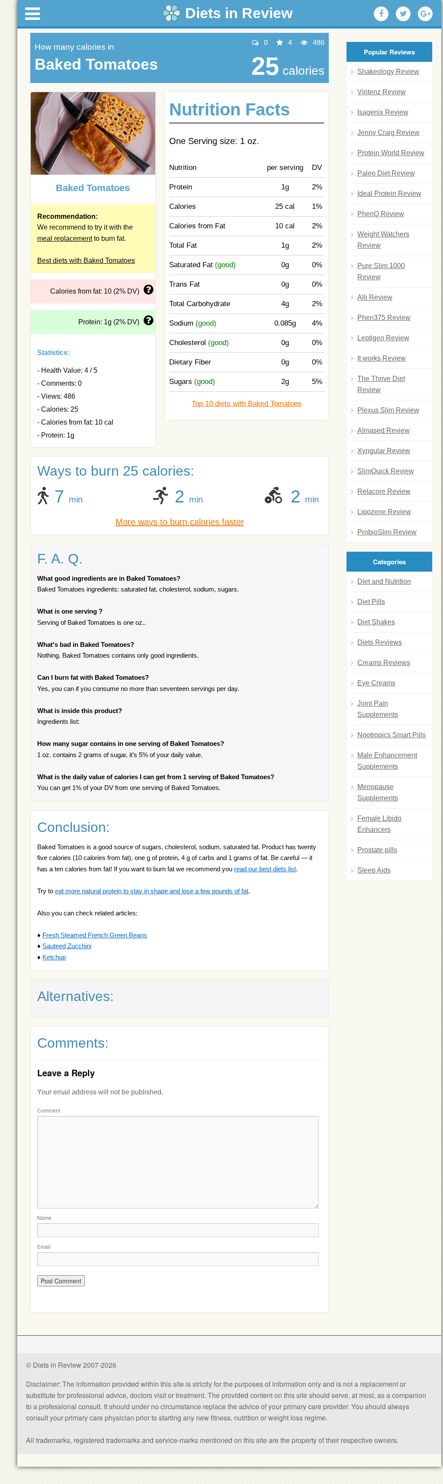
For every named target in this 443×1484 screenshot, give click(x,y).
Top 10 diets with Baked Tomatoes (247, 404)
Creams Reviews (383, 662)
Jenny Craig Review (388, 132)
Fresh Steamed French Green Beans (94, 935)
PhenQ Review (380, 213)
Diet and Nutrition (384, 581)
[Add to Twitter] (403, 13)
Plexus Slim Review (388, 410)
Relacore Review (384, 491)
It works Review (381, 358)
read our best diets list (265, 869)
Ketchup (54, 957)
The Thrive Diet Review (381, 384)
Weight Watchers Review (383, 239)
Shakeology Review (388, 71)
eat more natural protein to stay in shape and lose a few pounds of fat (151, 891)
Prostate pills (377, 850)
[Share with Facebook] (381, 13)
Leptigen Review (383, 338)
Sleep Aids (374, 870)
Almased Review (383, 430)
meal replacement (64, 238)
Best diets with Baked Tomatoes (86, 260)
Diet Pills (371, 601)
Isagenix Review (382, 112)
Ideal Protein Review (389, 193)
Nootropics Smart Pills (391, 735)
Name (44, 1217)
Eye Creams (376, 683)
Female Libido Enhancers (379, 824)
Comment (48, 1110)
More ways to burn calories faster (180, 522)
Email (44, 1246)
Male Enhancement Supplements (387, 761)
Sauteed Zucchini (66, 946)
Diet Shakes (376, 622)
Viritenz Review (381, 92)
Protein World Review (390, 153)
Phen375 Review (384, 317)
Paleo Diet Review (386, 173)
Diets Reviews (379, 642)
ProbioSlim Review (387, 532)
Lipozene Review (384, 511)
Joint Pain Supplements (377, 709)
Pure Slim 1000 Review (381, 271)
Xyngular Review (383, 450)
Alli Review (374, 297)
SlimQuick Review (385, 471)
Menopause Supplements (377, 792)
